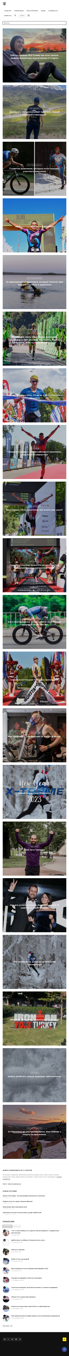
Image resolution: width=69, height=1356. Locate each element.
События (7, 10)
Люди (43, 10)
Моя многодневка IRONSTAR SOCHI (34, 226)
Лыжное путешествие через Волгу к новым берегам (30, 1306)
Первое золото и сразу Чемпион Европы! (18, 1201)
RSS (11, 1325)
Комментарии (7, 1226)
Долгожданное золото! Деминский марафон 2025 (29, 1268)
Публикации (19, 10)
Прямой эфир (9, 1221)
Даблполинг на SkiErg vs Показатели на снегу (28, 1240)
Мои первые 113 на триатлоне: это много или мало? (34, 510)
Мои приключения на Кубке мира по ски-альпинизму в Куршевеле (35, 1316)
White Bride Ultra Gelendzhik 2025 (15, 1207)
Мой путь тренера (34, 850)
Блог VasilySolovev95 (34, 51)
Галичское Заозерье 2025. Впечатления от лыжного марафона (34, 1287)
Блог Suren (34, 676)
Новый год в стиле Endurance (34, 793)
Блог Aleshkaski (34, 223)
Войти (5, 1184)
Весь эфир (6, 1325)
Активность (53, 10)
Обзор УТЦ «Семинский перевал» (23, 1297)
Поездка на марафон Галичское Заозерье (26, 1278)
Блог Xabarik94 (34, 108)
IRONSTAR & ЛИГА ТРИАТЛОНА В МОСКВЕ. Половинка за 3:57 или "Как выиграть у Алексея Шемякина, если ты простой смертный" (34, 340)
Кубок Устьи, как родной (20, 1259)
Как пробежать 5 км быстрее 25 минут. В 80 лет (34, 736)
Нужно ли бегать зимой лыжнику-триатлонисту (34, 1076)
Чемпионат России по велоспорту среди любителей (22, 1212)
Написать (8, 15)
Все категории (32, 10)
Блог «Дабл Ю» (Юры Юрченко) (34, 1016)
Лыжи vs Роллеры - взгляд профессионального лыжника (24, 1196)
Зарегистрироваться (14, 1184)
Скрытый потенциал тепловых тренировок (34, 680)
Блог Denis (34, 901)
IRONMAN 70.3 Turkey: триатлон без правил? (34, 1020)
